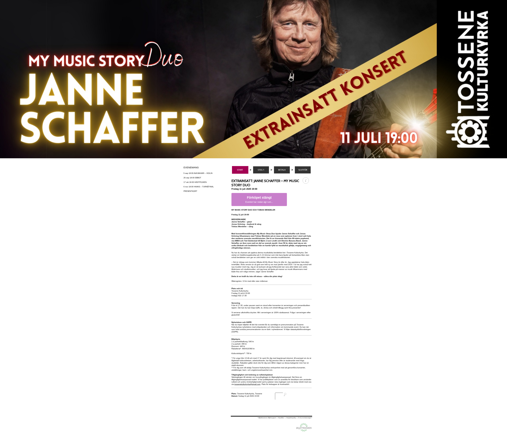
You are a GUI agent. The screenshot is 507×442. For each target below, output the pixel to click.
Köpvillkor (281, 418)
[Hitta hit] (281, 396)
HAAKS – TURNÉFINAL (199, 187)
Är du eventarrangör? (305, 418)
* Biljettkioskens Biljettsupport (266, 418)
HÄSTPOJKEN (195, 182)
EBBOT (192, 178)
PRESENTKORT (190, 191)
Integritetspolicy (291, 418)
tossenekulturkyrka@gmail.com (247, 384)
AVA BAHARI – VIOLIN (198, 173)
